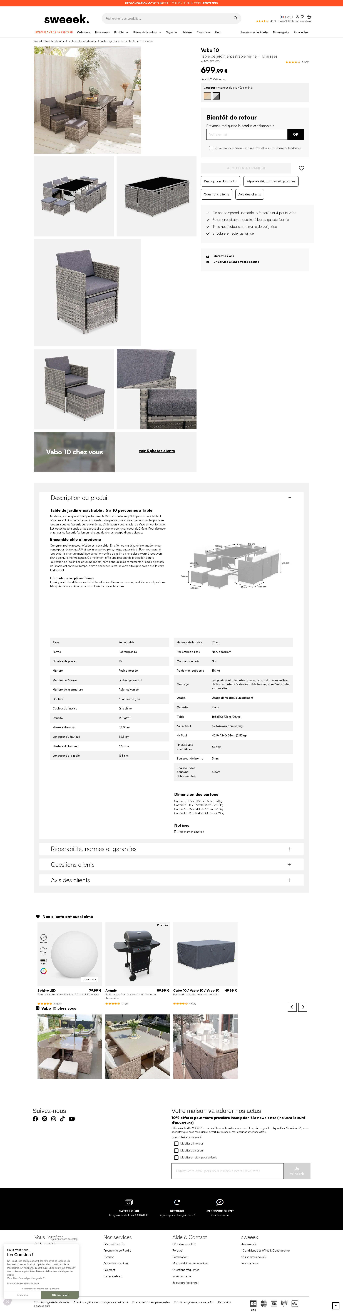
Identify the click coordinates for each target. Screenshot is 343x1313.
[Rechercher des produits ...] (235, 18)
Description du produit (220, 181)
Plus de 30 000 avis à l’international (294, 21)
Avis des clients (249, 194)
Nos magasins (281, 32)
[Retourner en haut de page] (335, 1305)
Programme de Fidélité (255, 32)
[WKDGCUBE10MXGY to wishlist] (300, 168)
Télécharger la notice (191, 831)
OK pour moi (60, 1295)
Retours (177, 1250)
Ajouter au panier (246, 168)
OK (295, 134)
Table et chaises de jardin (82, 41)
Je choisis (22, 1295)
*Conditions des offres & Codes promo (265, 1250)
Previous (292, 1007)
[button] (7, 1301)
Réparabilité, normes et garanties (271, 181)
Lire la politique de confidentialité (23, 1283)
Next (302, 1007)
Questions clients (216, 194)
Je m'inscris (297, 1171)
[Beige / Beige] (207, 96)
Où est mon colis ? (184, 1244)
